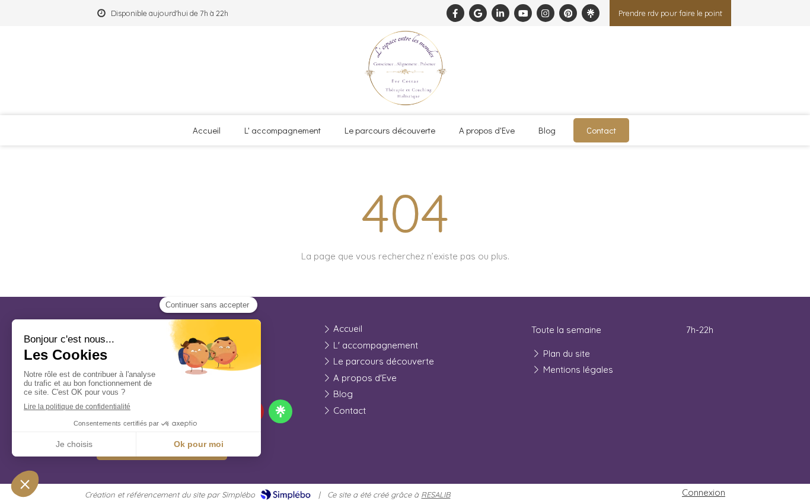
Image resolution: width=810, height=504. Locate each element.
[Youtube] (523, 13)
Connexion (703, 492)
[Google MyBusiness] (478, 13)
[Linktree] (590, 13)
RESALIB (435, 494)
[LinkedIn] (500, 13)
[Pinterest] (568, 13)
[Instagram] (545, 13)
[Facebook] (455, 13)
